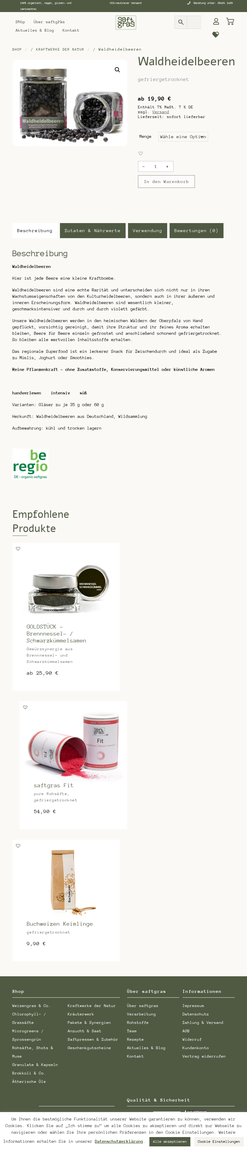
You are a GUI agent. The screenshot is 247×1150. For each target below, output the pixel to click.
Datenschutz (196, 1014)
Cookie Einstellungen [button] (219, 1141)
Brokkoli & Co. (29, 1073)
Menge (145, 136)
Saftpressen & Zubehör (93, 1039)
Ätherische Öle (29, 1081)
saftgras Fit (54, 785)
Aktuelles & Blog (35, 30)
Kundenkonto (196, 1048)
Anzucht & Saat (85, 1031)
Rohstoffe (138, 1022)
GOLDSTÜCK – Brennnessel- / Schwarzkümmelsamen (56, 633)
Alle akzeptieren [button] (170, 1141)
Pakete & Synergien (89, 1022)
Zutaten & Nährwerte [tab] (93, 230)
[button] (117, 69)
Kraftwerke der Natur (60, 49)
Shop (20, 22)
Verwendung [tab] (147, 230)
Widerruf (192, 1039)
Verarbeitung (141, 1014)
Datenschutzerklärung (119, 1141)
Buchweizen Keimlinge (60, 924)
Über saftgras (49, 22)
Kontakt (71, 30)
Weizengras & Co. (31, 1005)
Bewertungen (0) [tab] (196, 230)
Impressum (193, 1005)
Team (132, 1031)
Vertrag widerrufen (204, 1056)
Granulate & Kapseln (35, 1064)
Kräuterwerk (81, 1014)
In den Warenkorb (166, 181)
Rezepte (135, 1039)
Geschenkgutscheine (89, 1048)
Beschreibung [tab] (35, 230)
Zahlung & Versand (203, 1022)
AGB (186, 1031)
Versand (160, 112)
